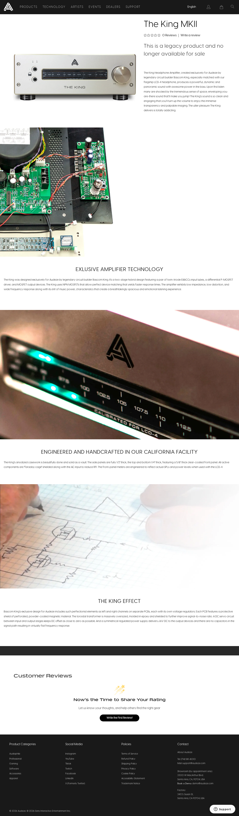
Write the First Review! (120, 718)
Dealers (113, 6)
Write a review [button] (190, 35)
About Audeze (184, 752)
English (191, 6)
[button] (75, 79)
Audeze (22, 811)
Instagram (70, 754)
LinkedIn (69, 778)
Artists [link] (77, 6)
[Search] (232, 7)
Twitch (68, 769)
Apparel (13, 778)
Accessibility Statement (133, 778)
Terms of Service (129, 754)
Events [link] (95, 6)
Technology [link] (54, 6)
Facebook (70, 773)
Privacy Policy (128, 769)
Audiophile (14, 754)
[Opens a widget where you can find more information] (222, 809)
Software (14, 769)
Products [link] (28, 6)
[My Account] (208, 7)
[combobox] (192, 7)
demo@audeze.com (202, 783)
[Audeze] (8, 7)
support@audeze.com (193, 763)
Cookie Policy (128, 773)
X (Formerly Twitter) (75, 783)
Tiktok (68, 764)
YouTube (69, 759)
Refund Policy (128, 759)
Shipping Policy (129, 764)
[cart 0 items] (221, 7)
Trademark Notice (130, 783)
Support (133, 6)
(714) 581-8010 (188, 759)
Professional (15, 759)
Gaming (13, 764)
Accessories (15, 773)
